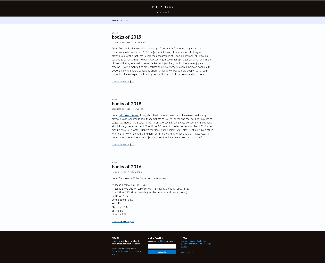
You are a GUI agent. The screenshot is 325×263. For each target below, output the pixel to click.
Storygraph (134, 251)
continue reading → (123, 81)
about (166, 12)
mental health (195, 244)
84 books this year (129, 115)
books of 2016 (126, 167)
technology (202, 241)
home (158, 12)
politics (184, 244)
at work (115, 254)
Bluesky (124, 251)
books (115, 33)
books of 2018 (126, 104)
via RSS (160, 241)
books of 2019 (126, 37)
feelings (207, 244)
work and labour (188, 241)
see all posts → (188, 252)
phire (117, 241)
